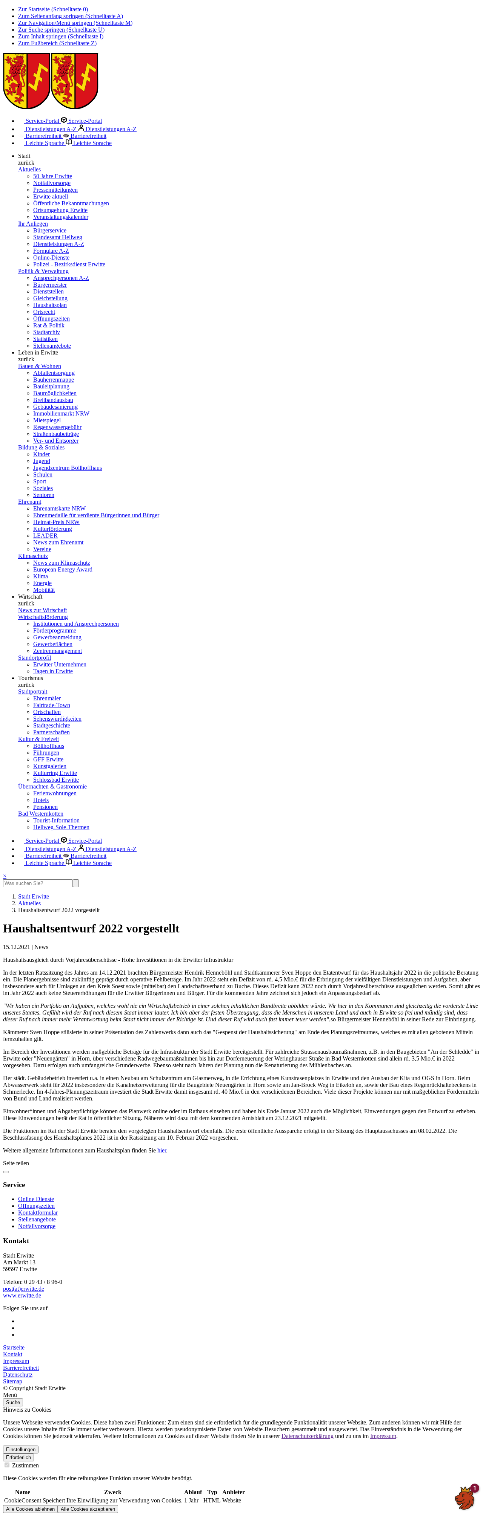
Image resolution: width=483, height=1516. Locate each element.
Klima (40, 576)
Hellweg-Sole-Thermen (61, 827)
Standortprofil (34, 657)
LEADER (45, 535)
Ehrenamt (29, 501)
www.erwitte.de (22, 1295)
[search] (38, 883)
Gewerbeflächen (52, 644)
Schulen (42, 474)
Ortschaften (47, 712)
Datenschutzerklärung (307, 1436)
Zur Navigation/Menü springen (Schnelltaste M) (75, 23)
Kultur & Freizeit (38, 739)
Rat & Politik (49, 325)
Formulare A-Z (51, 251)
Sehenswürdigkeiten (57, 718)
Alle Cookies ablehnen (30, 1509)
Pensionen (45, 807)
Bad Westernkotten (40, 813)
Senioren (43, 495)
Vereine (42, 549)
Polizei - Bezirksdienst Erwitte (69, 264)
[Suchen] (76, 883)
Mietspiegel (47, 420)
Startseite (14, 1347)
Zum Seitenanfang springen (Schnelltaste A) (70, 16)
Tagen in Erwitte (53, 671)
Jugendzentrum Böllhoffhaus (67, 468)
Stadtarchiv (46, 332)
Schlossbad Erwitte (56, 779)
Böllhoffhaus (48, 746)
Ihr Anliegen (33, 223)
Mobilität (44, 590)
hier (161, 1150)
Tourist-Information (56, 820)
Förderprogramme (54, 630)
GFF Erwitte (48, 759)
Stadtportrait (32, 691)
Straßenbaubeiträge (56, 434)
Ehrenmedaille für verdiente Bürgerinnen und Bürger (96, 515)
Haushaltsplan (50, 305)
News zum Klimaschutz (61, 562)
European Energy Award (62, 569)
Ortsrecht (44, 312)
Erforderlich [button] (18, 1457)
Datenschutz (17, 1374)
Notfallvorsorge (52, 183)
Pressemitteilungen (55, 189)
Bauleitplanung (51, 386)
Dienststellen (48, 291)
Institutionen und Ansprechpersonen (76, 623)
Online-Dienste (51, 257)
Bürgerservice (49, 230)
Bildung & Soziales (41, 447)
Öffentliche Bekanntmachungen (71, 203)
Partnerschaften (51, 732)
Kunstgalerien (49, 766)
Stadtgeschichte (51, 725)
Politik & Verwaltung (43, 271)
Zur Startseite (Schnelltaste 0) (53, 9)
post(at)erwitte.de (23, 1288)
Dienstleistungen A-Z (51, 129)
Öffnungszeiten (51, 318)
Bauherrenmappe (53, 379)
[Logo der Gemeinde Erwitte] (51, 107)
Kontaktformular (38, 1212)
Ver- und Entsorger (55, 440)
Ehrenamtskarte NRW (59, 508)
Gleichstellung (50, 298)
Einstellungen (20, 1449)
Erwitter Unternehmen (59, 664)
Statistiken (45, 339)
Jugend (41, 461)
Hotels (41, 800)
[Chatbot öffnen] (465, 1498)
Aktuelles (29, 169)
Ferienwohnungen (55, 793)
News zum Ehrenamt (58, 542)
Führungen (46, 752)
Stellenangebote (52, 345)
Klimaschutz (33, 556)
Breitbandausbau (53, 400)
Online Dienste (36, 1199)
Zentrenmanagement (57, 651)
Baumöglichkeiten (55, 393)
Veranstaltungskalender (60, 217)
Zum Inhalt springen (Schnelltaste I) (60, 36)
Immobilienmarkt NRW (61, 413)
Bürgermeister (50, 284)
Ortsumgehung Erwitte (60, 210)
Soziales (43, 488)
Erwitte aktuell (50, 196)
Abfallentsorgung (54, 373)
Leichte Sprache (45, 143)
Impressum (16, 1361)
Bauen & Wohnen (39, 366)
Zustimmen (25, 1465)
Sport (39, 481)
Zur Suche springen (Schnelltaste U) (61, 29)
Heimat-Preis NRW (56, 522)
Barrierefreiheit (43, 136)
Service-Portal (42, 121)
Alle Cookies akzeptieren (88, 1509)
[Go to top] (6, 1172)
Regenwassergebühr (57, 427)
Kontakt (12, 1354)
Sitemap (12, 1381)
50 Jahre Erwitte (52, 176)
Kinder (41, 454)
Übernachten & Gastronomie (52, 786)
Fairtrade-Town (51, 705)
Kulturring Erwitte (55, 773)
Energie (42, 583)
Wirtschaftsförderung (43, 617)
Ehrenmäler (47, 698)
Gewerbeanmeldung (57, 637)
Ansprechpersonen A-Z (61, 278)
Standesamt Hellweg (57, 237)
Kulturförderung (52, 529)
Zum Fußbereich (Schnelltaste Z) (57, 43)
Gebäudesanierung (55, 406)
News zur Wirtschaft (42, 610)
